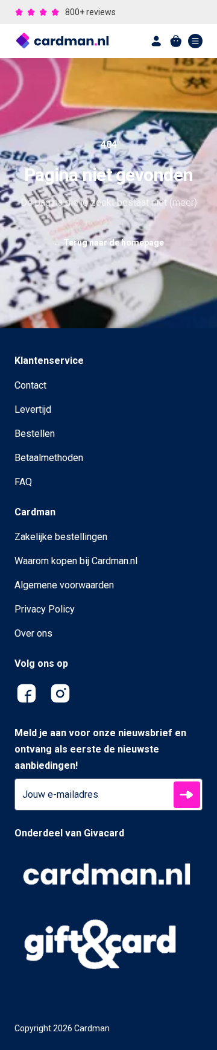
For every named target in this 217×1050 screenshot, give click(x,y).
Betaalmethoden (48, 457)
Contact (30, 385)
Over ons (33, 633)
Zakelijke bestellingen (60, 536)
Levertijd (32, 409)
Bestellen (34, 433)
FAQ (23, 482)
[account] (156, 41)
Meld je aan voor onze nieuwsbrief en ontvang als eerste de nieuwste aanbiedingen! (100, 749)
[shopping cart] (176, 41)
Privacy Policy (44, 609)
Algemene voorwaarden (64, 585)
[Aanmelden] (187, 794)
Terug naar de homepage (108, 242)
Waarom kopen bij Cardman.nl (75, 561)
